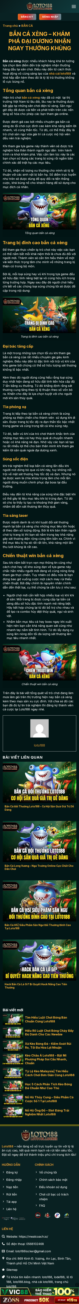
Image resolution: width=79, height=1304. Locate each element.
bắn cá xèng (31, 97)
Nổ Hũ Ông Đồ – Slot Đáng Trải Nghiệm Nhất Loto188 (47, 1112)
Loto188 (7, 1146)
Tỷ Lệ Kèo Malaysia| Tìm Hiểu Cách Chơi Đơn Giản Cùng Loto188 (50, 1073)
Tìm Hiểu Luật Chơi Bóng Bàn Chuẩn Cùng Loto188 (46, 1019)
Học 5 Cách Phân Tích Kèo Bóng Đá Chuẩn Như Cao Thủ (48, 1086)
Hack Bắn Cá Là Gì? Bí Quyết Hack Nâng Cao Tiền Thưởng (36, 986)
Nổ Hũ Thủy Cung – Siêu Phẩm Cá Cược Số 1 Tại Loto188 (49, 1099)
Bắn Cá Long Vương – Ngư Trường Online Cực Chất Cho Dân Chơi (39, 867)
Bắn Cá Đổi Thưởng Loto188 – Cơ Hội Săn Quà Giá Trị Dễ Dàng (39, 808)
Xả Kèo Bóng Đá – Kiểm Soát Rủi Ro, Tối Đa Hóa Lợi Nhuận (48, 1045)
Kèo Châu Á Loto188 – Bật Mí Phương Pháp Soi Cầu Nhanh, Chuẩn (46, 1059)
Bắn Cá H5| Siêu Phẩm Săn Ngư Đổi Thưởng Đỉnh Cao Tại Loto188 (38, 927)
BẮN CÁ (27, 25)
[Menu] (73, 6)
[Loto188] (39, 6)
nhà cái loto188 (60, 73)
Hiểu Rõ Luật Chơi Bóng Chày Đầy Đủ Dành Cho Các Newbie (49, 1032)
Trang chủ (10, 25)
